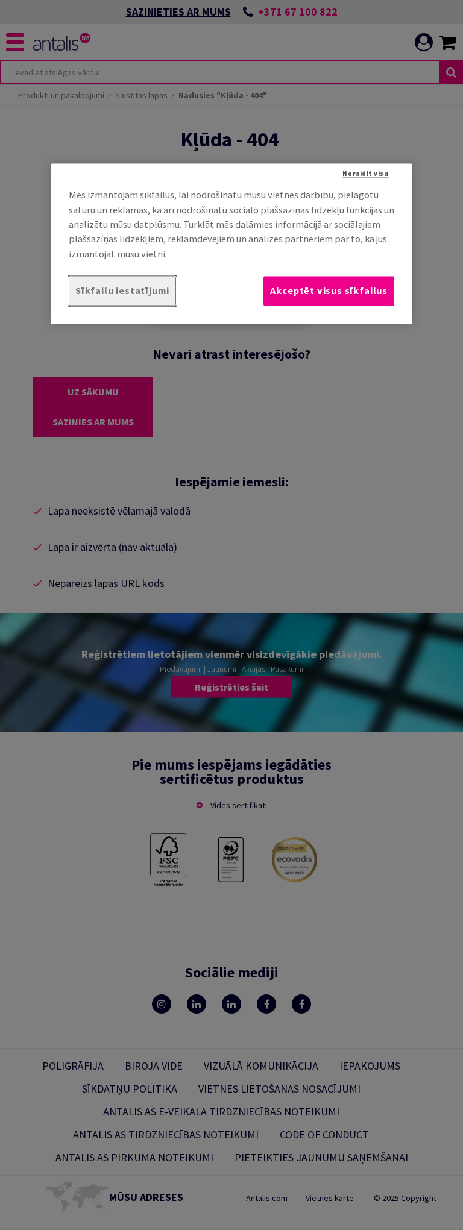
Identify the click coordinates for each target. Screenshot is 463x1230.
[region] (231, 244)
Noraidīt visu (365, 174)
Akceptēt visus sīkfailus (329, 291)
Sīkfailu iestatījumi (122, 291)
